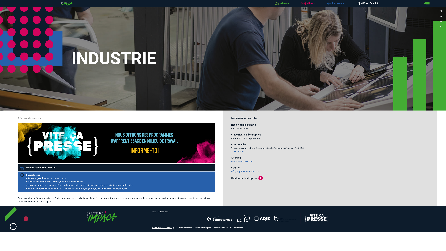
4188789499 (237, 151)
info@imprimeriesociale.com (245, 171)
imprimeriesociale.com (242, 161)
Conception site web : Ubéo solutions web (228, 228)
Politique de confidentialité (162, 228)
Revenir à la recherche (30, 118)
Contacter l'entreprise (244, 178)
